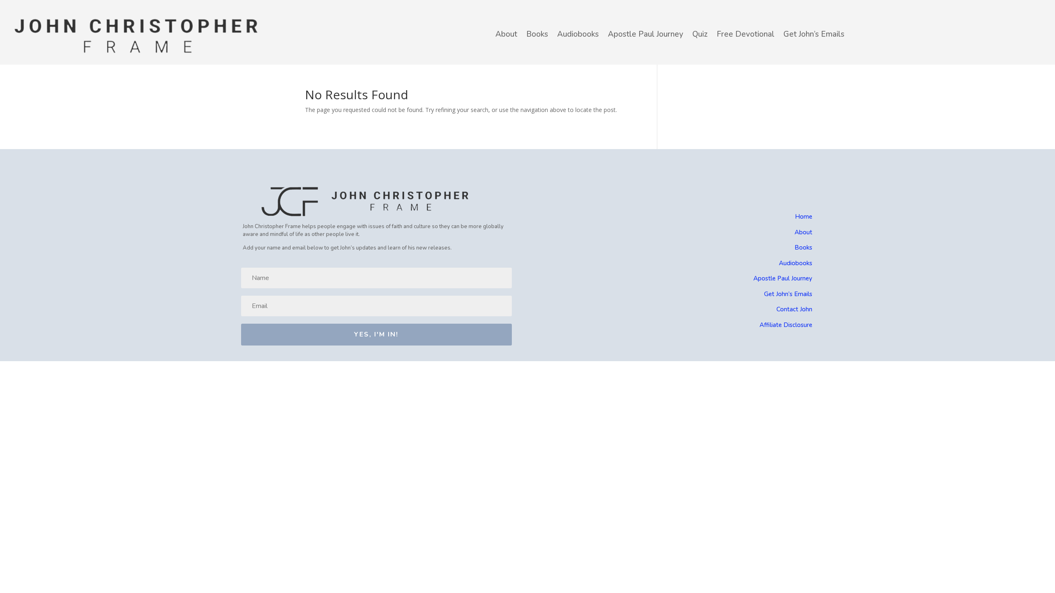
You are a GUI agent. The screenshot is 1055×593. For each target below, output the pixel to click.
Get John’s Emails (813, 34)
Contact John (794, 309)
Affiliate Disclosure (786, 325)
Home (803, 216)
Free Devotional (745, 34)
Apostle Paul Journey (645, 34)
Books (537, 34)
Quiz (700, 34)
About (506, 34)
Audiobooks (578, 34)
